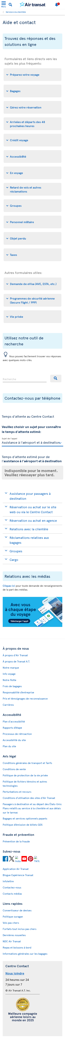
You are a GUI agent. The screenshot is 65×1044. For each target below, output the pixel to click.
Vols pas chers (11, 922)
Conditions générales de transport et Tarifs (27, 763)
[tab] (32, 74)
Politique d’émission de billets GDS (22, 824)
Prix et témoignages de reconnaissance (25, 698)
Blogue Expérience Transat (18, 875)
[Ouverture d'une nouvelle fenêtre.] (5, 859)
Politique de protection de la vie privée (25, 775)
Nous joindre (14, 973)
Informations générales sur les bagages (25, 953)
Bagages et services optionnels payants (25, 818)
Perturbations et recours (17, 791)
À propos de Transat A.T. (16, 661)
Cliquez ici (9, 585)
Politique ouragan (13, 916)
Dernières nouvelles (14, 935)
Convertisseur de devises (17, 910)
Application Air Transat (16, 869)
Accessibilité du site (14, 740)
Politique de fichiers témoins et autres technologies (25, 783)
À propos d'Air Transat (15, 655)
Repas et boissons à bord (17, 947)
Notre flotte (9, 680)
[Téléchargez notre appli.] (32, 626)
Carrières (8, 704)
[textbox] (32, 442)
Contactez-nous (12, 887)
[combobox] (25, 378)
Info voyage (9, 673)
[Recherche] (55, 378)
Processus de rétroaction (17, 734)
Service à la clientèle (16, 11)
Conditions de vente (14, 769)
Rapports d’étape (12, 727)
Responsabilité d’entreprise (18, 692)
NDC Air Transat (12, 941)
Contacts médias (12, 893)
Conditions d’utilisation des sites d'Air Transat (29, 798)
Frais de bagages (12, 686)
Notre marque (11, 667)
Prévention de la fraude (16, 841)
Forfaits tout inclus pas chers (19, 929)
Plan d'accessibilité (14, 721)
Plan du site (9, 746)
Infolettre (8, 881)
